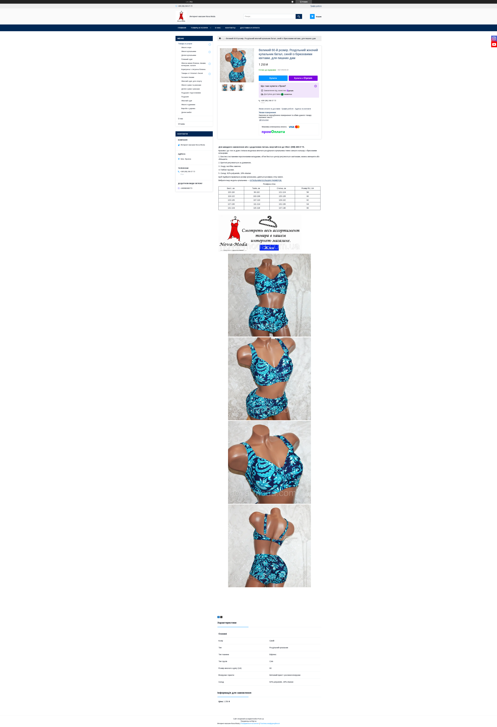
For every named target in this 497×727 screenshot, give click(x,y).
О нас (218, 28)
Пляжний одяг (187, 59)
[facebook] (218, 617)
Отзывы (181, 124)
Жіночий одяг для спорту (191, 81)
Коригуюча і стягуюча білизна (193, 69)
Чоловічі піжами (187, 77)
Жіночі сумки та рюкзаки (191, 85)
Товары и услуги (199, 28)
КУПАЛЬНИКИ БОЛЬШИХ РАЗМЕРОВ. (266, 180)
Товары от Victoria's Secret (192, 73)
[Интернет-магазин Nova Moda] (181, 21)
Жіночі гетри (186, 47)
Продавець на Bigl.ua (248, 721)
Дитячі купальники (188, 55)
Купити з (298, 78)
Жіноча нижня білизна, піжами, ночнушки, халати (193, 64)
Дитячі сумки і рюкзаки (190, 89)
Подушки (185, 97)
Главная (182, 28)
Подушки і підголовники (191, 93)
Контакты (230, 28)
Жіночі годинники (188, 105)
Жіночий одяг (186, 101)
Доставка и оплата (250, 28)
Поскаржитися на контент (249, 723)
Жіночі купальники (188, 51)
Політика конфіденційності (270, 723)
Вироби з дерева (188, 108)
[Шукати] (299, 16)
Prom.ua (261, 719)
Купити (273, 78)
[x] (221, 617)
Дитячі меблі (186, 112)
